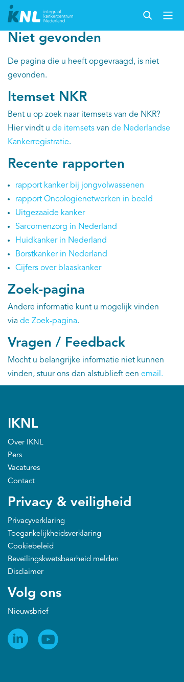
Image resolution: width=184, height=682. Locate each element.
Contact (21, 481)
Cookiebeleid (31, 546)
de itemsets (73, 128)
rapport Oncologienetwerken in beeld (84, 199)
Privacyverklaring (36, 521)
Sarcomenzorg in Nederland (66, 227)
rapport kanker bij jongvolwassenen (79, 185)
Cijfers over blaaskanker (58, 268)
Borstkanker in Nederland (61, 254)
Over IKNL (25, 443)
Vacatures (24, 468)
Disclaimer (25, 572)
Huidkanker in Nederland (61, 241)
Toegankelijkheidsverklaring (54, 534)
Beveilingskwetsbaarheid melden (63, 559)
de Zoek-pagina (48, 321)
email (151, 374)
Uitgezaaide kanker (50, 213)
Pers (15, 455)
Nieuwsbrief (28, 612)
